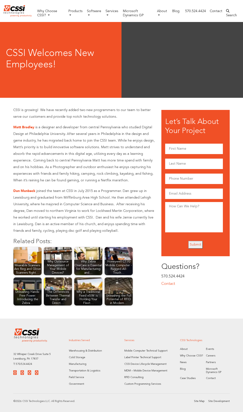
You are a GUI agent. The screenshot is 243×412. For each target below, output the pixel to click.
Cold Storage (77, 357)
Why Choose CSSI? (191, 355)
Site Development (219, 401)
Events (210, 349)
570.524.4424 (195, 11)
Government (76, 384)
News (183, 362)
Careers (210, 355)
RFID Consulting (134, 377)
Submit (195, 244)
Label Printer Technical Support (142, 357)
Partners (211, 362)
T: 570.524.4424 (22, 364)
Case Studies (188, 378)
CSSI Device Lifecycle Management (145, 364)
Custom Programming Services (142, 384)
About (184, 349)
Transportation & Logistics (84, 370)
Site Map (199, 401)
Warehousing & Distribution (85, 350)
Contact (216, 11)
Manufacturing (77, 364)
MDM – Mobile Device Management (145, 370)
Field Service (76, 377)
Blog (175, 11)
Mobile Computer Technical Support (145, 350)
